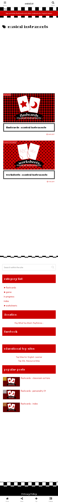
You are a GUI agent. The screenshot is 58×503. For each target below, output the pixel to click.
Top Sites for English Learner (29, 357)
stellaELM (29, 3)
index (6, 300)
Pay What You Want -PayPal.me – (29, 322)
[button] (52, 267)
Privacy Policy (29, 494)
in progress (9, 296)
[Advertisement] (29, 60)
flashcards (11, 287)
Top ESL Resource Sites (29, 360)
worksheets (11, 305)
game (9, 291)
